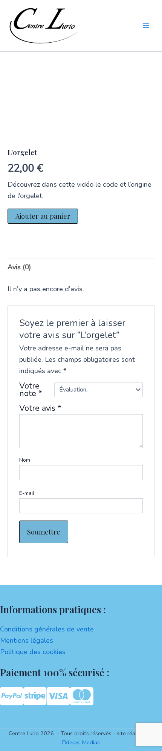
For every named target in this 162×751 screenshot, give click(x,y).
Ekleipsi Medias (81, 742)
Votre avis (40, 408)
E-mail (26, 493)
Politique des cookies (33, 651)
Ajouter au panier (42, 216)
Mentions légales (26, 640)
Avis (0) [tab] (19, 267)
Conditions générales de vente (47, 629)
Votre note (30, 389)
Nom (24, 460)
